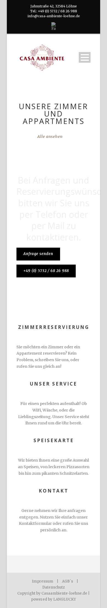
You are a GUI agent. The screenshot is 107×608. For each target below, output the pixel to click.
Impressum (42, 581)
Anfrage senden (38, 253)
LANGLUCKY (64, 599)
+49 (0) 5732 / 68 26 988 (46, 270)
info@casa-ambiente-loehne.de (53, 16)
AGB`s (67, 581)
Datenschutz (53, 587)
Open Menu (85, 57)
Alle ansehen (50, 136)
